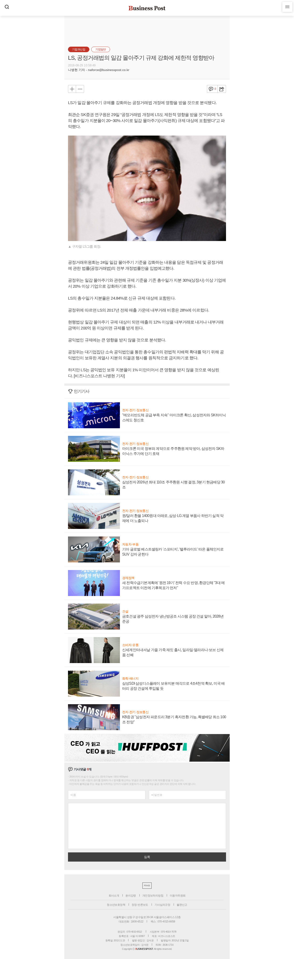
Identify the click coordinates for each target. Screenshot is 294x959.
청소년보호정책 (116, 904)
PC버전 (147, 886)
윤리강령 (130, 895)
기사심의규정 (162, 904)
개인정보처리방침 (152, 895)
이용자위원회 (177, 895)
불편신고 (182, 904)
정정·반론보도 (140, 904)
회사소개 (114, 895)
